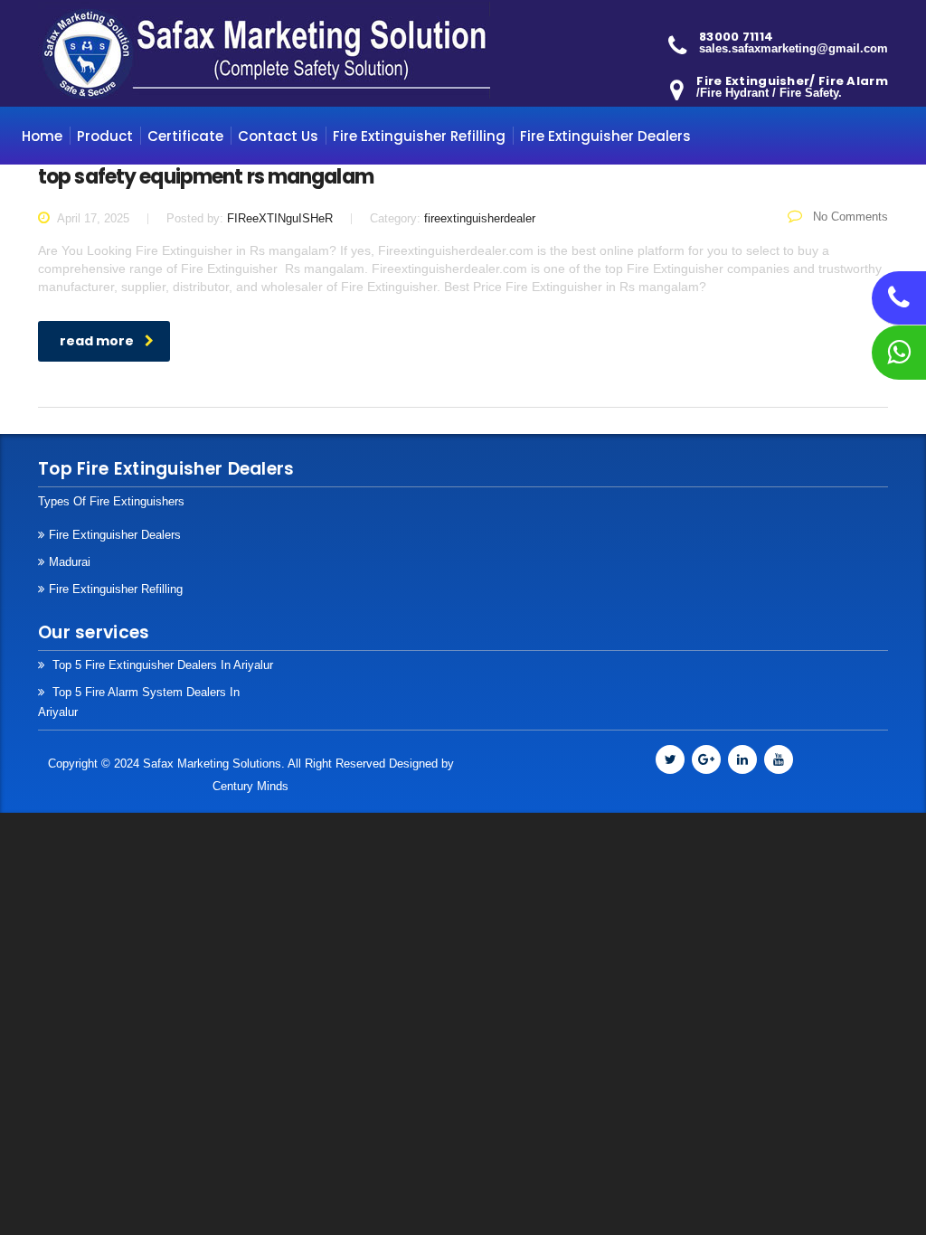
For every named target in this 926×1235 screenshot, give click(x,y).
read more (97, 341)
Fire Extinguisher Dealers (605, 136)
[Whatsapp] (899, 357)
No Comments (848, 216)
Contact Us (278, 136)
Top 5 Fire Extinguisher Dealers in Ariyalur (161, 665)
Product (105, 136)
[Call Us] (899, 303)
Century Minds (250, 786)
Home (42, 136)
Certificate (185, 136)
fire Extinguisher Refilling (116, 589)
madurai (69, 562)
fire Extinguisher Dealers (115, 535)
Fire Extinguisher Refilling (419, 136)
